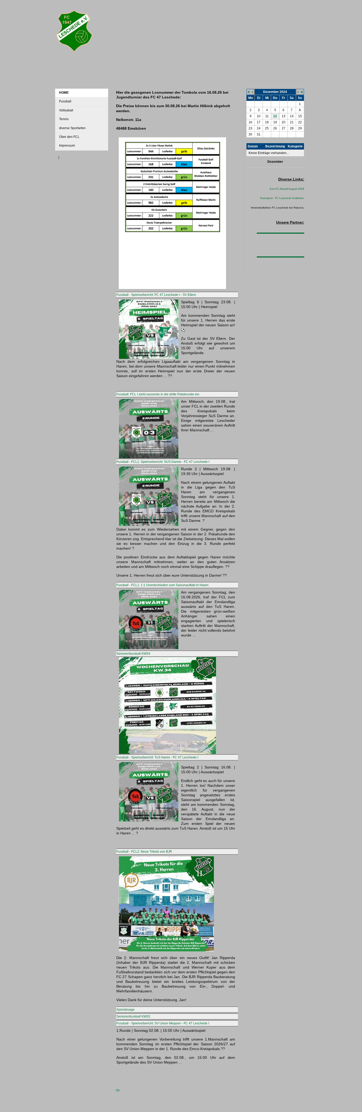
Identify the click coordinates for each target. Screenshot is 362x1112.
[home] (74, 54)
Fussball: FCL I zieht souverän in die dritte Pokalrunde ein (157, 394)
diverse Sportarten (72, 128)
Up (118, 1090)
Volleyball (66, 110)
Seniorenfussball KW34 (133, 654)
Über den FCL (69, 137)
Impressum (67, 145)
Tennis (64, 119)
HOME (64, 92)
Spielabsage (125, 1009)
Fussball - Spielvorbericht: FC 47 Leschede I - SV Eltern (156, 295)
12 (275, 116)
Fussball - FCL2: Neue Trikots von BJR (144, 851)
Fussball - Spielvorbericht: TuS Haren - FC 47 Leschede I (157, 757)
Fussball (65, 101)
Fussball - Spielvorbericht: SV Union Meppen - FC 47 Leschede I (162, 1023)
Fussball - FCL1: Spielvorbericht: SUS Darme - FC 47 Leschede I (162, 462)
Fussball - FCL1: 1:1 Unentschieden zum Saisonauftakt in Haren (162, 585)
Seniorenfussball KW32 (133, 1016)
